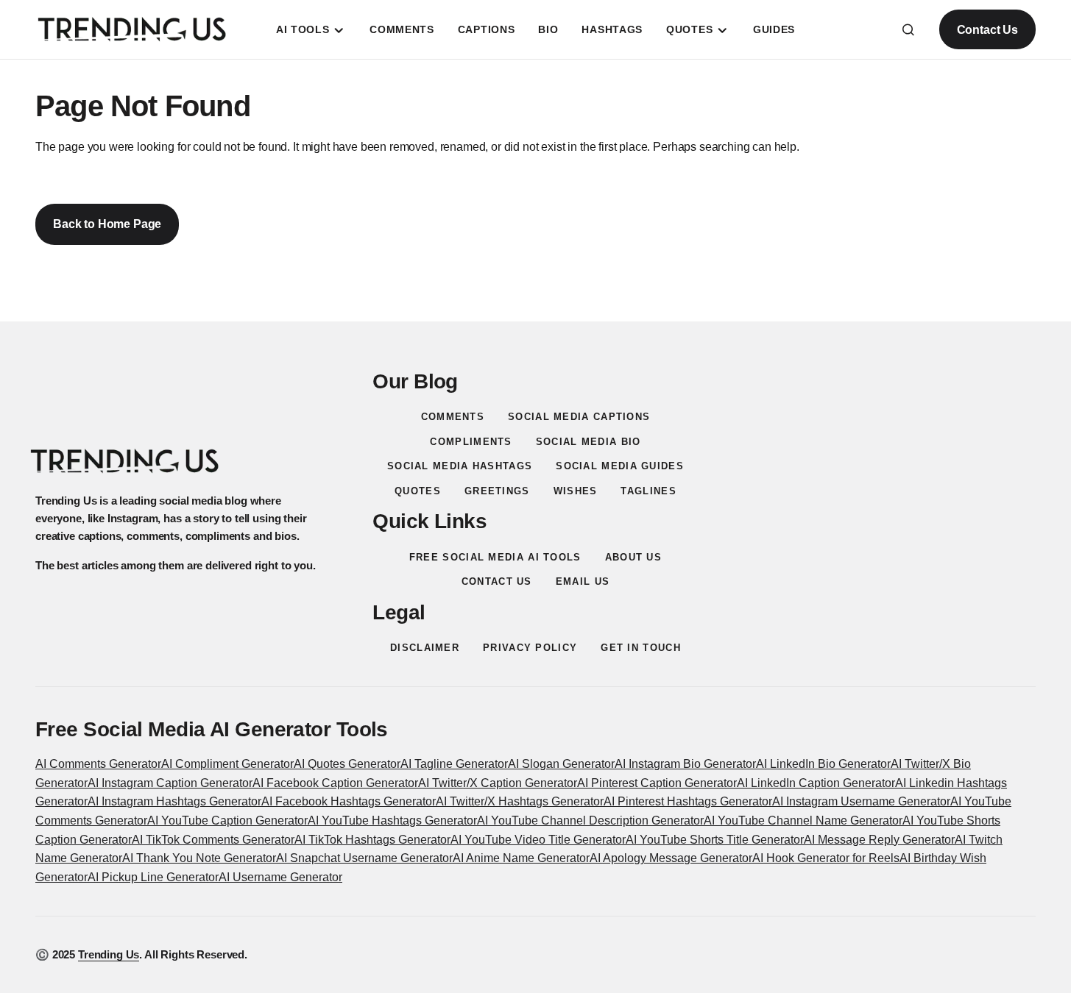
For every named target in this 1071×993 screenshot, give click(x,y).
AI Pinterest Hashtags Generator (688, 801)
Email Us (582, 581)
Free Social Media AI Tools (495, 557)
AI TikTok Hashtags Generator (372, 839)
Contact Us (987, 30)
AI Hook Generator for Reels (825, 858)
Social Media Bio (588, 441)
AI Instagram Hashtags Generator (174, 801)
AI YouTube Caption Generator (227, 820)
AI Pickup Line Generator (153, 877)
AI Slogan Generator (561, 764)
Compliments (471, 441)
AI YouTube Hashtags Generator (392, 820)
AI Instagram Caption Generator (170, 783)
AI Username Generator (280, 877)
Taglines (648, 490)
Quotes (418, 490)
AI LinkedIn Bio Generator (823, 764)
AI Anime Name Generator (521, 858)
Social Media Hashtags (459, 465)
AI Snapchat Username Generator (364, 858)
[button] (908, 29)
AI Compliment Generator (227, 764)
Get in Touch (641, 647)
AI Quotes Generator (347, 764)
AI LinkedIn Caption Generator (816, 783)
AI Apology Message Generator (671, 858)
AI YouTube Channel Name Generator (803, 820)
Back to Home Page (107, 224)
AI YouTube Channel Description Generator (590, 820)
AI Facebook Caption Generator (335, 783)
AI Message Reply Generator (879, 839)
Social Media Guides (620, 465)
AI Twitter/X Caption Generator (497, 783)
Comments (452, 416)
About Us (633, 557)
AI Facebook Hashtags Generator (348, 801)
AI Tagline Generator (454, 764)
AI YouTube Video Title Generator (538, 839)
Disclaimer (424, 647)
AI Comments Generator (98, 764)
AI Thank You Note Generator (199, 858)
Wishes (576, 490)
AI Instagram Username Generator (861, 801)
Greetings (497, 490)
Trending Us (108, 954)
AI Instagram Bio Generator (685, 764)
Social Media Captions (579, 416)
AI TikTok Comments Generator (213, 839)
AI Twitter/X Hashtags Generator (520, 801)
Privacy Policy (530, 647)
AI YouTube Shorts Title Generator (715, 839)
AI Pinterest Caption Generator (657, 783)
